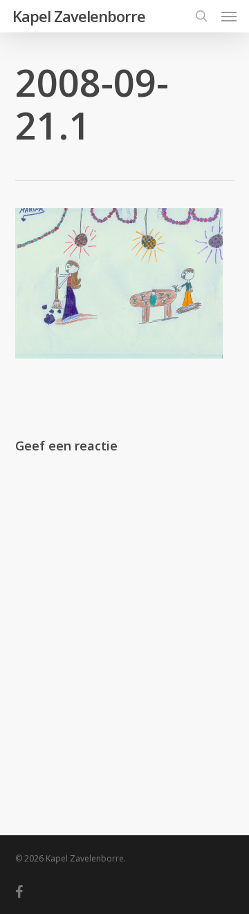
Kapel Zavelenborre (78, 15)
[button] (229, 16)
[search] (201, 15)
